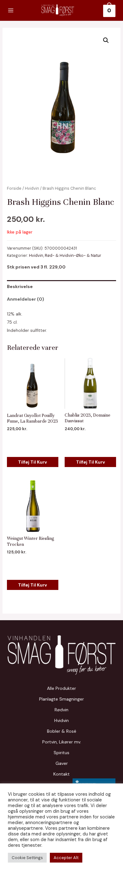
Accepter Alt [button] (66, 857)
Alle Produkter (61, 688)
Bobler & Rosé (61, 731)
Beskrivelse (20, 286)
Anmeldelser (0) (25, 299)
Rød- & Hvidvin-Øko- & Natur (73, 255)
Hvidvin (32, 188)
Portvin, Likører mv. (61, 742)
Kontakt (61, 774)
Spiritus (61, 752)
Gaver (62, 763)
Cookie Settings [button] (27, 857)
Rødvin (61, 710)
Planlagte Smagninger (61, 699)
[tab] (61, 286)
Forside (14, 188)
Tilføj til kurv (32, 462)
